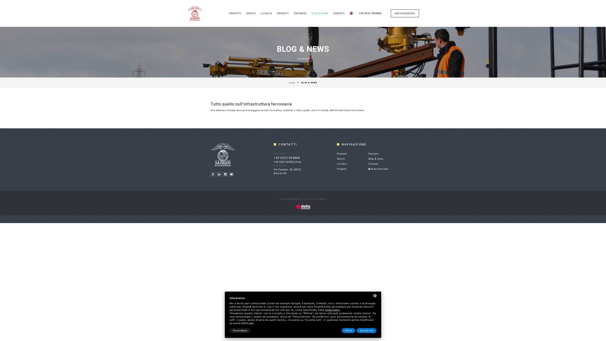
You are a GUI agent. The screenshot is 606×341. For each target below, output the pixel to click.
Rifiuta (348, 330)
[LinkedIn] (219, 174)
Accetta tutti (366, 330)
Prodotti (235, 13)
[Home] (195, 13)
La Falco (266, 13)
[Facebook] (213, 174)
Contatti (339, 13)
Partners (300, 13)
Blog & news (320, 13)
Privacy (309, 199)
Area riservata (379, 169)
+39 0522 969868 (370, 13)
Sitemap (321, 199)
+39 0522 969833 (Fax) (287, 162)
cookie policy (332, 309)
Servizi (251, 13)
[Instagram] (225, 174)
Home (292, 83)
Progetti (283, 13)
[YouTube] (231, 174)
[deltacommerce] (303, 206)
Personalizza (240, 330)
